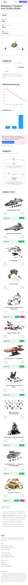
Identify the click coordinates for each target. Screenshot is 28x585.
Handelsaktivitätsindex (6, 555)
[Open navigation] (2, 2)
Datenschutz (4, 564)
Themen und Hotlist (5, 549)
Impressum (3, 562)
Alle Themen (6, 507)
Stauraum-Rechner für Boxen (7, 556)
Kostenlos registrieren (8, 142)
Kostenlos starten (23, 1)
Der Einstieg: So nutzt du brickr (8, 547)
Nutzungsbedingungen (6, 566)
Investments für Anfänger (7, 545)
